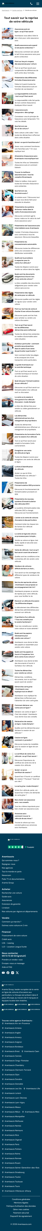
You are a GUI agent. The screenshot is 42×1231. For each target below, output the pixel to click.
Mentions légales (21, 1202)
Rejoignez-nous (8, 864)
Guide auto (6, 896)
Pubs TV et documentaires (13, 879)
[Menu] (38, 4)
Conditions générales (21, 1199)
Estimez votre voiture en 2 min (15, 925)
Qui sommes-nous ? (10, 860)
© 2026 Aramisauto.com (21, 1224)
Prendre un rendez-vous (12, 959)
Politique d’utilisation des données (21, 1206)
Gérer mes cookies (21, 1209)
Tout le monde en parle (11, 871)
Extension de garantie (11, 904)
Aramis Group (8, 883)
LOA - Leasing (8, 943)
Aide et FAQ (7, 967)
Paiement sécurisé (21, 1213)
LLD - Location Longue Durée (14, 947)
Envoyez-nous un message (13, 963)
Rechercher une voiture (12, 893)
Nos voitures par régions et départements (20, 911)
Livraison (5, 908)
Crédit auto (7, 939)
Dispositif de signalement (21, 1216)
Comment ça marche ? (11, 921)
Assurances (7, 900)
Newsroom (6, 875)
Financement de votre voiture (14, 935)
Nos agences (7, 868)
